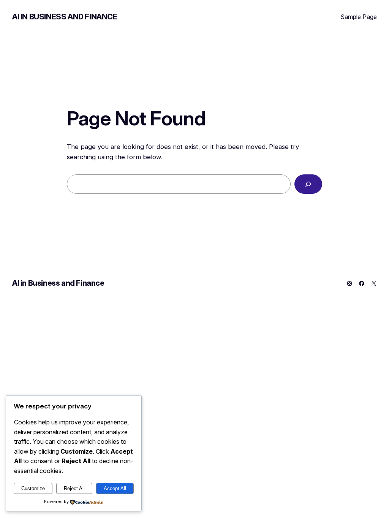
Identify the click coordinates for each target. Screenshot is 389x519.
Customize (33, 488)
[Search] (308, 184)
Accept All (115, 488)
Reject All (74, 488)
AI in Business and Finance (64, 16)
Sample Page (358, 17)
